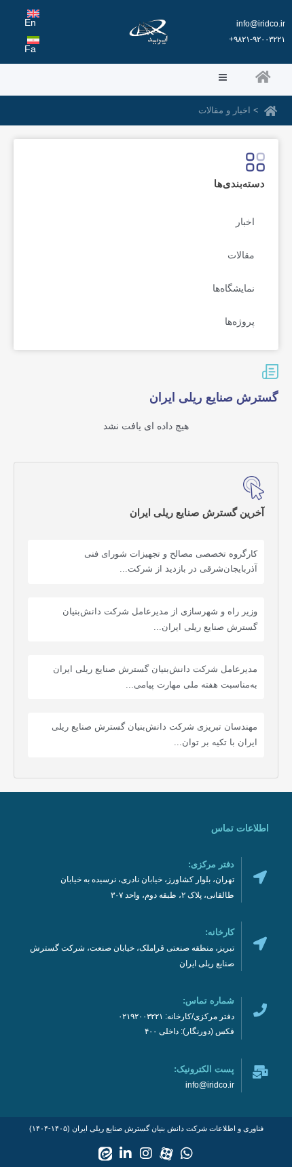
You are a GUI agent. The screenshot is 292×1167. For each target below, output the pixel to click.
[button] (117, 78)
